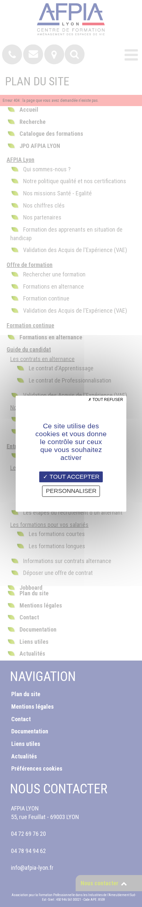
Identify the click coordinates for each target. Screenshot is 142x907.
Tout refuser (107, 399)
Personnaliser (71, 491)
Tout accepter (73, 476)
